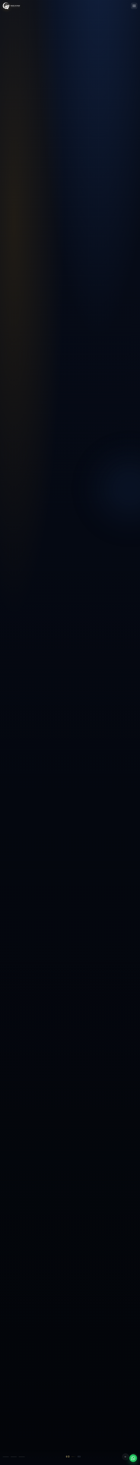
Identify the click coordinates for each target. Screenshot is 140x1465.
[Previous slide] (125, 1456)
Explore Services (57, 776)
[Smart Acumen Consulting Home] (11, 5)
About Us (86, 776)
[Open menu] (134, 6)
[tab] (6, 1457)
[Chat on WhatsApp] (133, 1458)
